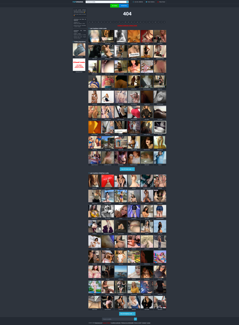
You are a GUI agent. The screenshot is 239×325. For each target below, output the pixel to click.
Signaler (104, 322)
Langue (148, 322)
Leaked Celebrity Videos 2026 (127, 25)
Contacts (144, 322)
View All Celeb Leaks (126, 169)
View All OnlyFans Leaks (126, 313)
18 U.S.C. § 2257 (137, 322)
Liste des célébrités (138, 1)
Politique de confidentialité (127, 322)
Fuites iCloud (162, 1)
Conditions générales (115, 322)
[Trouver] (127, 2)
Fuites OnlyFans (151, 1)
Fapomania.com (98, 322)
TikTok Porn (124, 5)
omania (78, 2)
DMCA (108, 322)
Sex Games (114, 5)
